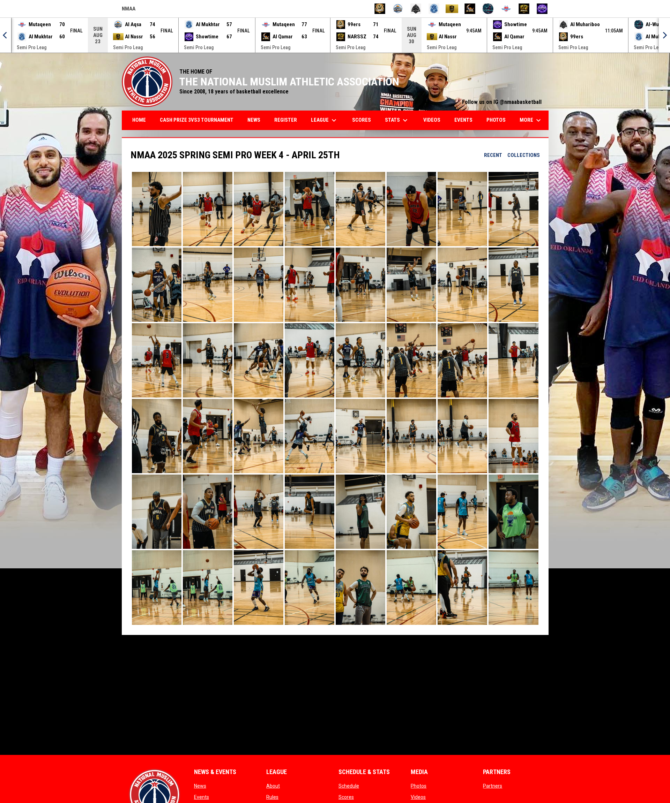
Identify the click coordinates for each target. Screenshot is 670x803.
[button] (156, 209)
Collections (523, 155)
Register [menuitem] (285, 120)
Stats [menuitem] (397, 120)
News (200, 786)
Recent (493, 155)
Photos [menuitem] (496, 120)
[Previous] (5, 35)
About (273, 786)
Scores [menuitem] (361, 120)
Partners (492, 786)
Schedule (348, 786)
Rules (272, 797)
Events (201, 797)
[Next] (664, 35)
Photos (418, 786)
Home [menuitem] (139, 120)
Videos (418, 797)
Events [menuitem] (463, 120)
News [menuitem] (253, 120)
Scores (346, 797)
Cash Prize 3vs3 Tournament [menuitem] (196, 120)
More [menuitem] (531, 120)
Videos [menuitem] (431, 120)
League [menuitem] (324, 120)
